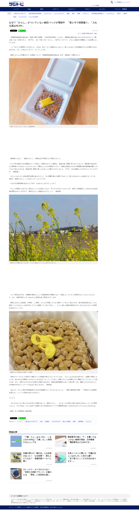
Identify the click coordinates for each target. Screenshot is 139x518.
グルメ (87, 9)
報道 (68, 13)
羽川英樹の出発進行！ (98, 13)
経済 (41, 9)
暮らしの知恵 (66, 421)
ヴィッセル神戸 (33, 17)
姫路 (78, 13)
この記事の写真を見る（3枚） (89, 33)
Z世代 (125, 13)
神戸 (73, 13)
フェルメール (47, 13)
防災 (15, 17)
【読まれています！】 (20, 13)
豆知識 (47, 421)
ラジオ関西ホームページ (121, 2)
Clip (41, 421)
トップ (16, 9)
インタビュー (110, 13)
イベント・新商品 (121, 9)
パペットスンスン (59, 13)
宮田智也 (80, 421)
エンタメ (102, 9)
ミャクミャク (22, 17)
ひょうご (88, 421)
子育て (119, 13)
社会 (29, 9)
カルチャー (72, 9)
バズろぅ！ (86, 13)
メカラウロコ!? (56, 421)
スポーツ (56, 9)
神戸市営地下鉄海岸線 (35, 13)
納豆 (74, 421)
